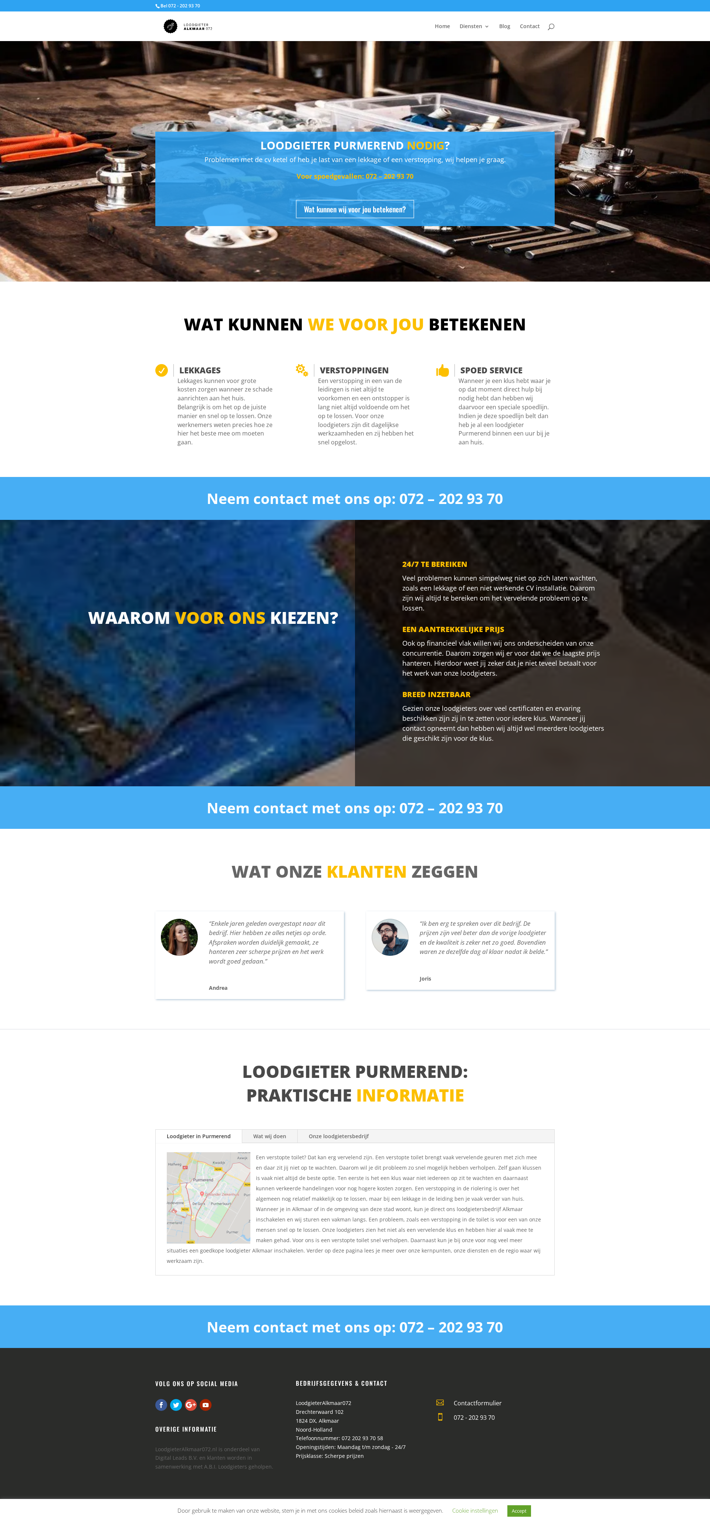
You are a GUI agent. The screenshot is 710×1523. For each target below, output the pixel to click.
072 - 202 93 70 (474, 1417)
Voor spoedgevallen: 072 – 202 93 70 (355, 176)
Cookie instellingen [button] (475, 1510)
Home (442, 27)
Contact (530, 27)
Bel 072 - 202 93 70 (180, 6)
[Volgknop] (161, 1405)
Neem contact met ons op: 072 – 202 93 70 (355, 498)
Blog (504, 27)
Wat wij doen (269, 1136)
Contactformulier (478, 1403)
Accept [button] (519, 1510)
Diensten (471, 27)
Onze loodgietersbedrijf (339, 1136)
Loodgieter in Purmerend (199, 1136)
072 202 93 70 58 (362, 1438)
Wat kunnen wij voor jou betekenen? (355, 209)
